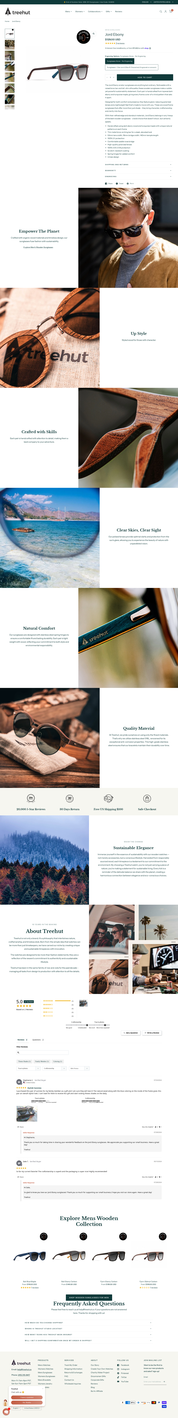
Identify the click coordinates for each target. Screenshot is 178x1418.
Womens (79, 11)
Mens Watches (44, 1365)
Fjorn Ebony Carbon (108, 1281)
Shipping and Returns (116, 164)
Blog (93, 1387)
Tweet (121, 184)
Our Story (95, 1365)
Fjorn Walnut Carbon (148, 1281)
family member (40, 1061)
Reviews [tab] (21, 1040)
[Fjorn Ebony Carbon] (109, 1254)
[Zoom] (93, 33)
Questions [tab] (36, 1040)
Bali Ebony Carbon (69, 1281)
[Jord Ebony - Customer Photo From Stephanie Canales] (83, 1003)
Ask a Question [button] (132, 1033)
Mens (67, 11)
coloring (56, 1061)
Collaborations (94, 11)
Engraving (110, 176)
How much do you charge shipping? (44, 1323)
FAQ (66, 1376)
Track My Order (70, 1365)
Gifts (108, 11)
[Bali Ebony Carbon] (69, 1254)
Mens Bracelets (44, 1380)
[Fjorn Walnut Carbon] (149, 1254)
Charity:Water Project (100, 1372)
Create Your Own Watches (102, 1369)
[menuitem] (68, 11)
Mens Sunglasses (45, 1372)
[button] (156, 1127)
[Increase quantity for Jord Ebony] (114, 77)
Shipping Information (73, 1369)
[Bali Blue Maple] (30, 1254)
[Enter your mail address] (164, 1382)
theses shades (23, 1061)
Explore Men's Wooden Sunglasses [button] (38, 247)
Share (110, 184)
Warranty (110, 170)
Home (7, 21)
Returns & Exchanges (73, 1372)
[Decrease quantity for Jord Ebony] (107, 77)
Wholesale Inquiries (72, 1384)
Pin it (132, 184)
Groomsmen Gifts (98, 1376)
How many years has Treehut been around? (48, 1335)
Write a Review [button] (153, 1033)
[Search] (161, 11)
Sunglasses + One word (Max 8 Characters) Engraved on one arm (131, 67)
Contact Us (69, 1380)
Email (146, 1377)
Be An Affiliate (97, 1391)
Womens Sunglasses (46, 1376)
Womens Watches (45, 1369)
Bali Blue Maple (29, 1281)
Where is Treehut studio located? (43, 1329)
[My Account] (165, 11)
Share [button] (21, 1127)
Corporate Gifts (97, 1380)
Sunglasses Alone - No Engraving (119, 61)
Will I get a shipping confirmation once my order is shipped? (58, 1340)
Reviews (118, 11)
